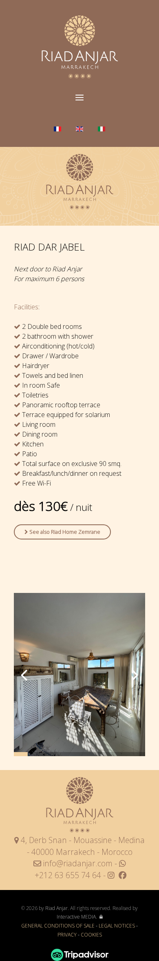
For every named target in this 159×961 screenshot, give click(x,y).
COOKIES (91, 934)
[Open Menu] (79, 98)
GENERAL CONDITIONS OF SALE (58, 925)
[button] (135, 674)
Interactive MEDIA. (77, 916)
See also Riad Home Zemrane (64, 531)
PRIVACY (67, 934)
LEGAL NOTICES (117, 925)
